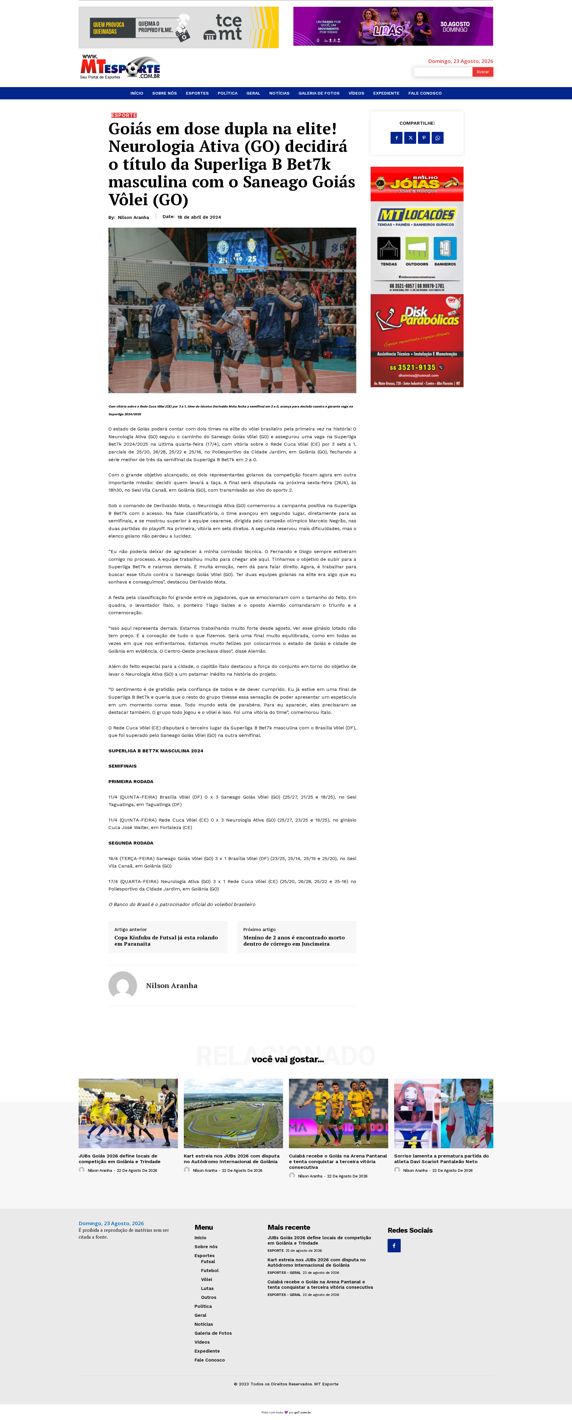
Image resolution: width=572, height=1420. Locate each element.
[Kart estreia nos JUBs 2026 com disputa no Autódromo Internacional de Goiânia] (233, 1113)
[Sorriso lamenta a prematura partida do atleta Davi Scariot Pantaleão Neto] (443, 1113)
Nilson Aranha (133, 217)
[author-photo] (82, 1170)
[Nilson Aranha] (122, 985)
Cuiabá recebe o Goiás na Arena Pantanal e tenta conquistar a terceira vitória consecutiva (338, 1161)
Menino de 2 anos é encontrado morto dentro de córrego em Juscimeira (294, 940)
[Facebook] (396, 138)
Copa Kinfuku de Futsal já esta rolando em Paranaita (166, 940)
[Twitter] (410, 138)
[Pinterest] (424, 138)
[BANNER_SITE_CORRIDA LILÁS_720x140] (393, 26)
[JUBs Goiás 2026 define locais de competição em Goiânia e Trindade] (128, 1113)
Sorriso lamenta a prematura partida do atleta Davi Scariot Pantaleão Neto (441, 1158)
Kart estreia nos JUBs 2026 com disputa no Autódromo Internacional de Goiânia (231, 1158)
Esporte (124, 115)
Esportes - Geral (284, 1273)
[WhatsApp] (438, 138)
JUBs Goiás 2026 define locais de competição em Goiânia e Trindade (120, 1158)
